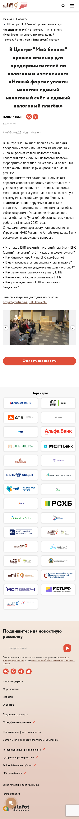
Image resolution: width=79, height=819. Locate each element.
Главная (7, 19)
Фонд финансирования (17, 722)
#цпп (26, 132)
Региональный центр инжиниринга (22, 749)
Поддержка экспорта (15, 714)
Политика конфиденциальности (22, 732)
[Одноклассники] (35, 115)
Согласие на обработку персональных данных (30, 740)
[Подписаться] (67, 648)
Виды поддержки (13, 681)
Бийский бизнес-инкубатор (17, 765)
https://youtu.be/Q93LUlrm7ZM (25, 302)
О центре (8, 704)
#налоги (36, 132)
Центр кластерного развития (18, 757)
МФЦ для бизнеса (12, 773)
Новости (21, 19)
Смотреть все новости (40, 361)
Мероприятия (11, 689)
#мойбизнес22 (12, 132)
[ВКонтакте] (29, 115)
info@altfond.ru (11, 793)
